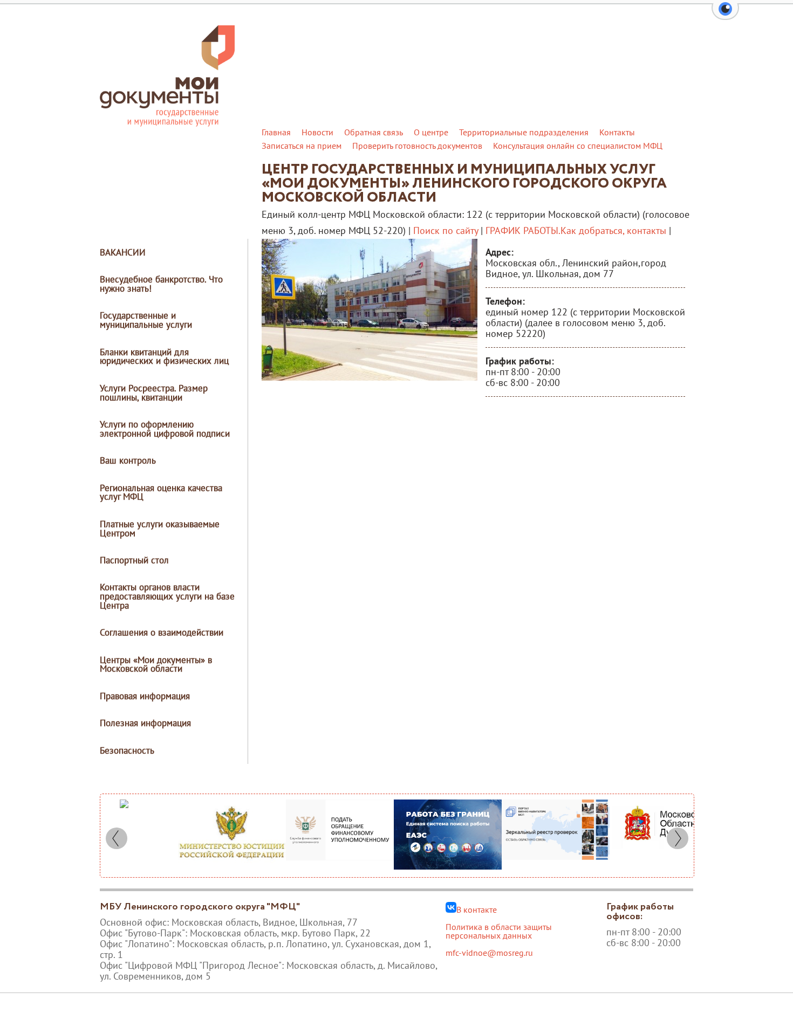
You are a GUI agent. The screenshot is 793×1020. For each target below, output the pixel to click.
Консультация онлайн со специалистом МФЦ (577, 145)
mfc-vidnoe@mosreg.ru (489, 952)
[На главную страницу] (167, 123)
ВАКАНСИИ (123, 252)
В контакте (476, 909)
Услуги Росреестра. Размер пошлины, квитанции (154, 392)
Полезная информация (145, 723)
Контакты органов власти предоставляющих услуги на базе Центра (167, 596)
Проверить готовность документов (417, 145)
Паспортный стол (134, 560)
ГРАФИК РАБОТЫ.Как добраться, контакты (576, 230)
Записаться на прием (301, 145)
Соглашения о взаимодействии (161, 632)
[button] (725, 15)
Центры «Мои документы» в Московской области (156, 664)
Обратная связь (373, 132)
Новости (317, 132)
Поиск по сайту (445, 230)
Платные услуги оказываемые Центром (160, 528)
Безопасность (127, 750)
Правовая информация (145, 696)
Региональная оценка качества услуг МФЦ (161, 492)
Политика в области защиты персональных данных (499, 931)
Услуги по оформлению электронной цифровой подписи (165, 428)
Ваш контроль (128, 460)
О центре (431, 132)
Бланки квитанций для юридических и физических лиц (164, 356)
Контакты (617, 132)
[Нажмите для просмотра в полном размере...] (369, 377)
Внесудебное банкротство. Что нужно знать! (161, 283)
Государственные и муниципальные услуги (146, 319)
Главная (276, 132)
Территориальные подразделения (524, 132)
